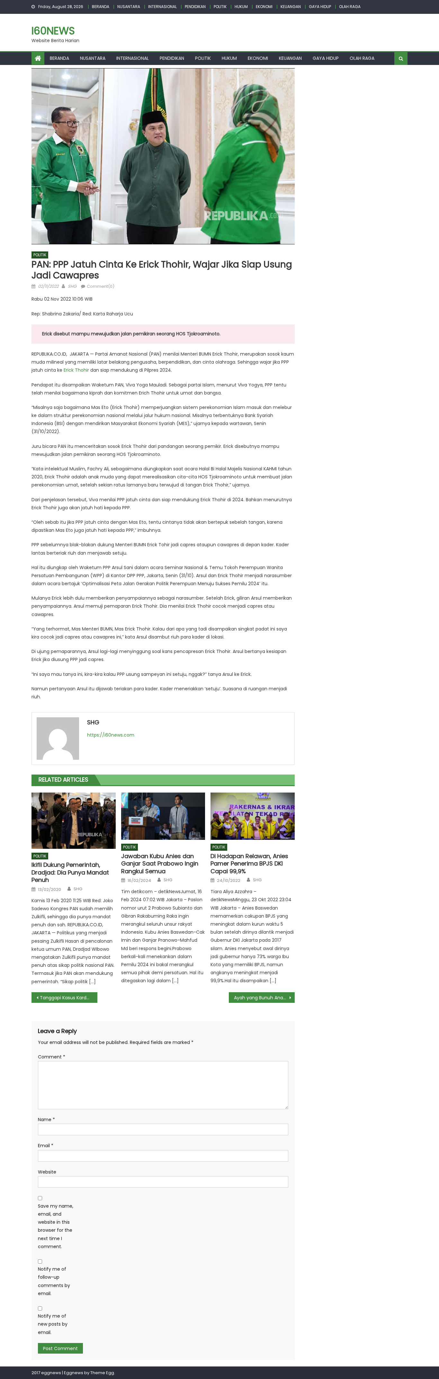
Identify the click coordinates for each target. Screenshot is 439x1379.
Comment (51, 1057)
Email (45, 1145)
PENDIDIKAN (195, 6)
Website (47, 1172)
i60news (53, 30)
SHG (72, 286)
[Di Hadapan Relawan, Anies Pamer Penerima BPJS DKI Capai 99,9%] (253, 816)
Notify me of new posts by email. (52, 1324)
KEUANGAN (291, 6)
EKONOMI (264, 6)
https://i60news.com (110, 735)
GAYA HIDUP (320, 6)
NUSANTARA (128, 6)
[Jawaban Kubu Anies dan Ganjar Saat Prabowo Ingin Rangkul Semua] (163, 816)
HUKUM (241, 6)
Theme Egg (102, 1373)
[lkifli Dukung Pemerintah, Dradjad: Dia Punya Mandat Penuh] (73, 821)
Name (46, 1119)
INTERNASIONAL (162, 6)
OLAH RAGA (350, 6)
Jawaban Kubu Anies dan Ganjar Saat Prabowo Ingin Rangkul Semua (159, 863)
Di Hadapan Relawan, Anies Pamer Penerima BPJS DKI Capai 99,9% (249, 863)
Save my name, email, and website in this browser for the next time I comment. (55, 1226)
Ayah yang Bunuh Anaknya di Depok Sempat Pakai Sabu (264, 997)
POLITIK (220, 6)
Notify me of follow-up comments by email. (54, 1281)
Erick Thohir (76, 370)
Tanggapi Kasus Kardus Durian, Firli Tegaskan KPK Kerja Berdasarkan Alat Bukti (68, 997)
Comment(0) (100, 286)
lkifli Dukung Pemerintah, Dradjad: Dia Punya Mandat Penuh (70, 872)
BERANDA (100, 6)
